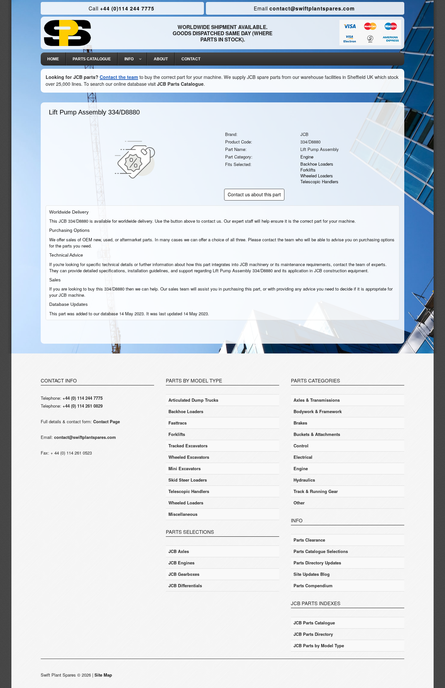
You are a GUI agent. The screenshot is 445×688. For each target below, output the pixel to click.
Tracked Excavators (188, 445)
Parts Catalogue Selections (321, 551)
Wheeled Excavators (188, 457)
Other (299, 503)
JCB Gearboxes (183, 574)
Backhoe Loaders (316, 164)
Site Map (103, 675)
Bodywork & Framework (318, 411)
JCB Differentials (185, 585)
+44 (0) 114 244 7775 (83, 398)
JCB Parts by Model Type (319, 645)
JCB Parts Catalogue (180, 84)
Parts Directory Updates (317, 563)
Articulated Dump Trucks (193, 400)
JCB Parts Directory (313, 634)
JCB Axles (178, 551)
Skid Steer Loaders (187, 480)
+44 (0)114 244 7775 (121, 8)
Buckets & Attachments (317, 434)
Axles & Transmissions (317, 400)
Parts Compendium (313, 585)
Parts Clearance (309, 540)
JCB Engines (181, 563)
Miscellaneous (182, 514)
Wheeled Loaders (316, 175)
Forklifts (308, 170)
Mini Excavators (184, 468)
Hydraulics (304, 480)
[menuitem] (53, 59)
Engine (306, 157)
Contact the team (119, 77)
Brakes (300, 423)
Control (301, 445)
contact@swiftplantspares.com (304, 8)
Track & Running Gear (316, 491)
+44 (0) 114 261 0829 (83, 406)
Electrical (303, 457)
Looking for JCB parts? (72, 77)
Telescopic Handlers (319, 181)
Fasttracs (177, 423)
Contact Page (106, 421)
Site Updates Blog (312, 574)
